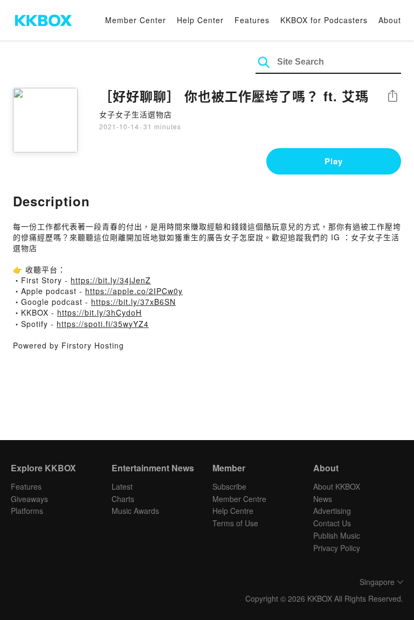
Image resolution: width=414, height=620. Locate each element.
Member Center (135, 20)
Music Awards (135, 510)
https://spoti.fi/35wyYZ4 (103, 323)
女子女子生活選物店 (135, 114)
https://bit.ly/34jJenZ (111, 280)
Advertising (332, 510)
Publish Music (336, 535)
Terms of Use (235, 523)
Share (392, 97)
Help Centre (232, 510)
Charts (123, 498)
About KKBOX (336, 486)
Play (334, 161)
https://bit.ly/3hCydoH (99, 312)
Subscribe (229, 486)
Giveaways (29, 498)
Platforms (27, 510)
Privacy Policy (336, 547)
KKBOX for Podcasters (324, 20)
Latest (122, 486)
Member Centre (239, 498)
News (322, 498)
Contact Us (332, 523)
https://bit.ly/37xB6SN (133, 301)
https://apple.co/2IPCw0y (134, 290)
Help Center (200, 20)
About (389, 20)
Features (252, 20)
